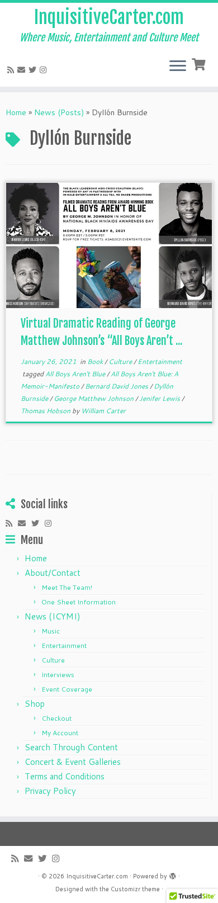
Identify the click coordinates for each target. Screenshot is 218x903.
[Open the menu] (177, 66)
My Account (59, 732)
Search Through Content (71, 747)
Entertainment (160, 361)
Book (96, 361)
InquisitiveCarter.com (109, 17)
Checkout (56, 718)
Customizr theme (135, 889)
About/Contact (52, 573)
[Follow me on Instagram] (45, 69)
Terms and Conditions (65, 776)
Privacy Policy (50, 791)
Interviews (57, 674)
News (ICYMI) (52, 616)
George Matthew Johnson (94, 398)
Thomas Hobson (46, 410)
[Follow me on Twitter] (34, 69)
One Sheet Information (78, 602)
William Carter (103, 410)
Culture (121, 361)
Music (50, 631)
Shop (35, 704)
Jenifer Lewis (160, 398)
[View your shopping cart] (200, 63)
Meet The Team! (66, 587)
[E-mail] (23, 69)
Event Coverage (66, 689)
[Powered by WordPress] (173, 874)
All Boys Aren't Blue (76, 374)
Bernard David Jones (117, 386)
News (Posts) (59, 112)
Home (16, 112)
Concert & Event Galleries (73, 762)
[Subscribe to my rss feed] (12, 69)
